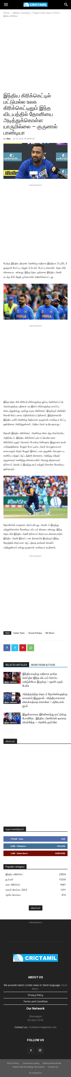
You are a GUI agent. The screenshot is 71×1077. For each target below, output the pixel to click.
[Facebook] (6, 647)
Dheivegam (35, 1016)
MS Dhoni (49, 633)
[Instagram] (40, 1050)
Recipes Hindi (35, 1020)
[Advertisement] (35, 55)
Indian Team (19, 633)
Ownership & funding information (29, 1066)
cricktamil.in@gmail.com (42, 1027)
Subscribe (60, 853)
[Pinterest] (22, 647)
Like (63, 839)
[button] (5, 4)
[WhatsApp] (30, 647)
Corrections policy (30, 1063)
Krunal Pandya (35, 633)
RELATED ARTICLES (16, 665)
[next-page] (11, 731)
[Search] (66, 4)
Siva (8, 138)
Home (6, 12)
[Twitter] (14, 647)
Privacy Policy (35, 995)
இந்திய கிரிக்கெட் (10, 15)
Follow (61, 846)
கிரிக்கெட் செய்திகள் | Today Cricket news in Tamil (36, 12)
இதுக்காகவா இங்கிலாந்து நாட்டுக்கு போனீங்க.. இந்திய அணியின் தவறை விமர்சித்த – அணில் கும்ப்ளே (44, 718)
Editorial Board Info (52, 1063)
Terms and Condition (35, 1001)
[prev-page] (5, 731)
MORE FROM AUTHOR (43, 665)
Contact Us (53, 1066)
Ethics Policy (13, 1063)
